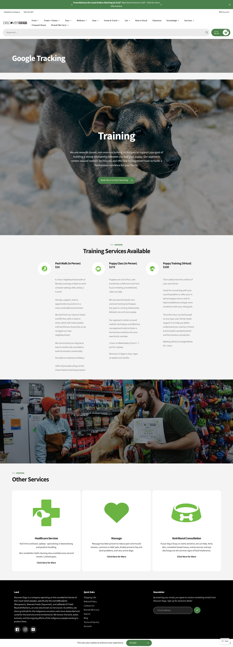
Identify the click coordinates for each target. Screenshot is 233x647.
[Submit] (197, 610)
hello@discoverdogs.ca (12, 12)
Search (87, 614)
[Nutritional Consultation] (186, 530)
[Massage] (116, 530)
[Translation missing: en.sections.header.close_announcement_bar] (229, 4)
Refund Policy (90, 601)
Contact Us (89, 605)
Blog (86, 618)
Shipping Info (90, 597)
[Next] (161, 4)
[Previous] (72, 4)
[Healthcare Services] (46, 530)
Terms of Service (91, 622)
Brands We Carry (91, 609)
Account (88, 626)
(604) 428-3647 (29, 12)
